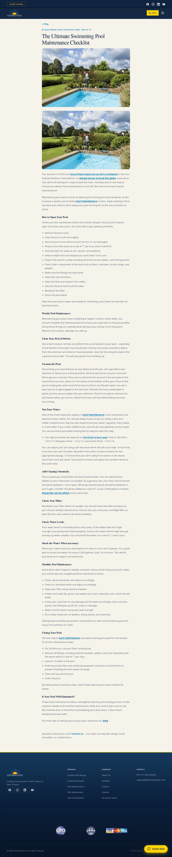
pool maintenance (86, 201)
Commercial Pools (75, 781)
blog (105, 720)
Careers (105, 792)
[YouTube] (163, 4)
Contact (105, 786)
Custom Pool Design (76, 775)
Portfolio (106, 781)
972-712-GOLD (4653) (146, 775)
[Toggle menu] (162, 13)
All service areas (109, 798)
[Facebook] (147, 4)
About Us (106, 775)
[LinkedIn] (158, 4)
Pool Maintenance (75, 786)
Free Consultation (75, 798)
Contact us (77, 733)
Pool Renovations (75, 792)
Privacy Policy (136, 850)
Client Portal (16, 4)
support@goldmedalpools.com (151, 780)
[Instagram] (153, 4)
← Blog (45, 24)
